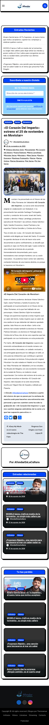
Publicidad (25, 721)
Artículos (8, 122)
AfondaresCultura (20, 393)
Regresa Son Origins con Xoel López (35, 430)
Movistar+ (22, 155)
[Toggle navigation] (3, 5)
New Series (32, 155)
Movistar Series (11, 155)
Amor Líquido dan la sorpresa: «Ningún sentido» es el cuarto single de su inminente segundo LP (24, 672)
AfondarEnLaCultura (21, 142)
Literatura (23, 715)
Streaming (27, 122)
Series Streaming (17, 161)
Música (20, 483)
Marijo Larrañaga (34, 153)
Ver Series (30, 161)
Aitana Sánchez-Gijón (15, 150)
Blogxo (31, 711)
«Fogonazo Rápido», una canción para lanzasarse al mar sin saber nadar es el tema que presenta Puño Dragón (23, 66)
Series (17, 122)
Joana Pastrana (20, 153)
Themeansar (42, 711)
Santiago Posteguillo (21, 158)
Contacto (42, 715)
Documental (30, 150)
